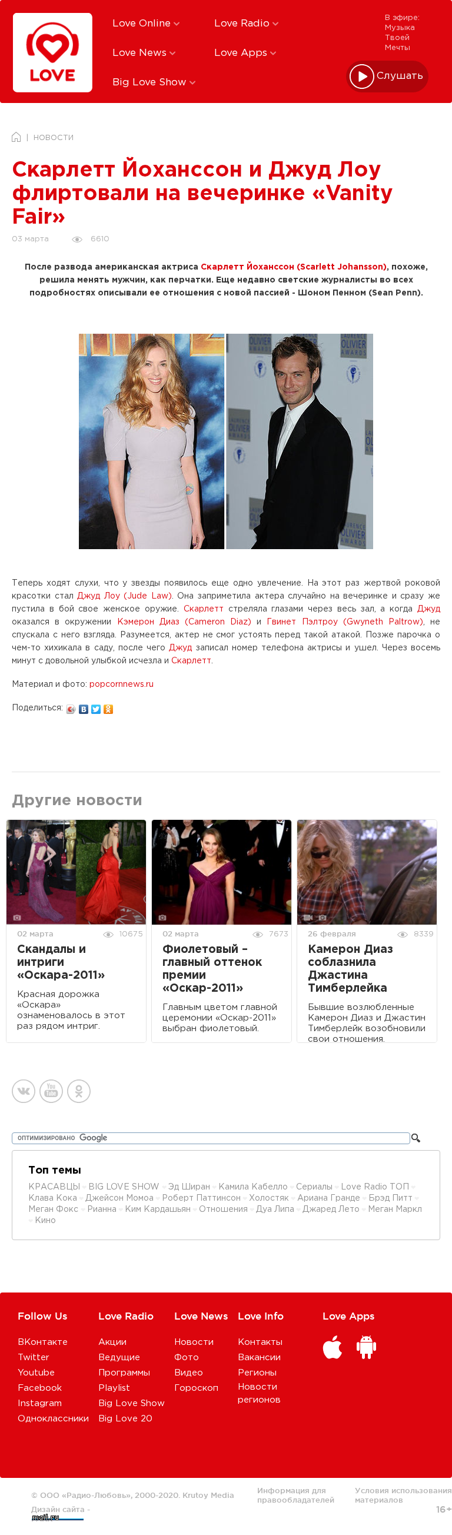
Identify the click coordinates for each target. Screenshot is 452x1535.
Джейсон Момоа (119, 1198)
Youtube (36, 1373)
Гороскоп (196, 1388)
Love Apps (242, 53)
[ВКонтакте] (84, 706)
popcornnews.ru (121, 684)
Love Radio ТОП (375, 1187)
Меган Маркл (395, 1209)
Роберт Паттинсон (201, 1198)
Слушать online (400, 76)
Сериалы (314, 1187)
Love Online (143, 23)
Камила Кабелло (253, 1187)
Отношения (223, 1209)
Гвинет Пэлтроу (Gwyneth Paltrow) (345, 622)
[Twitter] (96, 706)
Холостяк (269, 1198)
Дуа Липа (275, 1209)
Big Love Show (151, 82)
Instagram (40, 1403)
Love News (141, 53)
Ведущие (119, 1357)
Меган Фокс (54, 1209)
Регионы (257, 1373)
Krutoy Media (208, 1495)
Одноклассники (53, 1419)
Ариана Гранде (328, 1198)
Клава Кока (52, 1198)
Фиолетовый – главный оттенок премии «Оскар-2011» (212, 969)
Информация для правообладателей (295, 1495)
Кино (45, 1220)
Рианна (102, 1209)
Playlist (114, 1388)
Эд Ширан (189, 1187)
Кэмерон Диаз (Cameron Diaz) (184, 622)
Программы (124, 1373)
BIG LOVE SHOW (125, 1187)
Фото (186, 1357)
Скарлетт (204, 609)
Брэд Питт (390, 1198)
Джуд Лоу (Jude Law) (124, 596)
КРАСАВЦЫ (54, 1187)
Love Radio (243, 23)
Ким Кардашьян (158, 1209)
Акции (112, 1342)
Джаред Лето (331, 1209)
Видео (188, 1373)
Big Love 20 (125, 1419)
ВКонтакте (43, 1342)
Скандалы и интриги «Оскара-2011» (61, 963)
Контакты (260, 1342)
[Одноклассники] (108, 706)
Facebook (40, 1388)
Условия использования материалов (403, 1495)
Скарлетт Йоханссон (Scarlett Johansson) (294, 267)
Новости (194, 1342)
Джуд (428, 609)
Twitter (33, 1357)
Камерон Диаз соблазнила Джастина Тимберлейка (350, 969)
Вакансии (259, 1357)
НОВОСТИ (54, 138)
